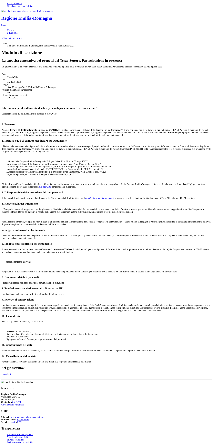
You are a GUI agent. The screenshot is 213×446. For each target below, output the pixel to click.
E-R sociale (12, 33)
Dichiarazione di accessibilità (20, 442)
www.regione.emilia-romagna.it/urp (27, 417)
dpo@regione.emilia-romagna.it (99, 198)
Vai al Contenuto (14, 3)
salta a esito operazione (12, 38)
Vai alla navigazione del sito (19, 6)
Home (10, 30)
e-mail (12, 422)
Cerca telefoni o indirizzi (12, 404)
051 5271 (16, 402)
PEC (19, 422)
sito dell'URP (45, 187)
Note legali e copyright (17, 437)
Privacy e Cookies (15, 439)
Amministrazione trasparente (20, 434)
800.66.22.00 (23, 419)
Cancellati (6, 374)
